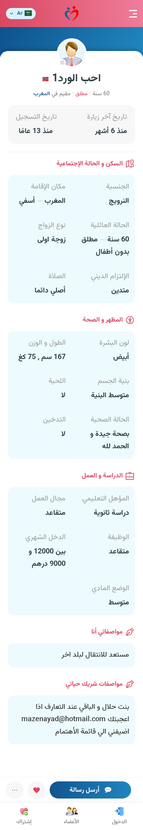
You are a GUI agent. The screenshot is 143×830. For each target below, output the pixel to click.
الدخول (119, 822)
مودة (72, 13)
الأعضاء (71, 822)
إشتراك (23, 822)
